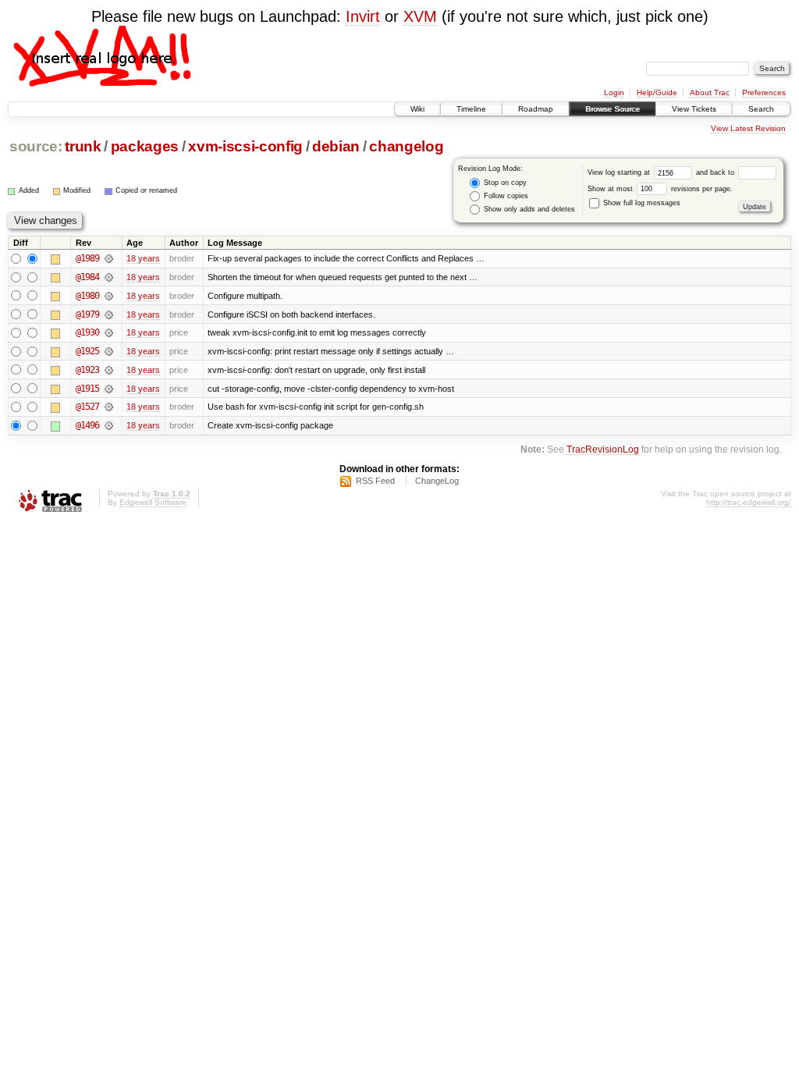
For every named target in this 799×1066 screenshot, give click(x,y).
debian (336, 146)
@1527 (87, 406)
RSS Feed (375, 480)
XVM (420, 16)
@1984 (87, 277)
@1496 (87, 425)
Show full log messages (640, 203)
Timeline (471, 109)
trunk (83, 146)
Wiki (417, 109)
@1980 (87, 295)
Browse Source (612, 109)
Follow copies (504, 196)
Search (761, 109)
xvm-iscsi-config (245, 146)
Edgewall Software (152, 502)
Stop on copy (504, 183)
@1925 (87, 351)
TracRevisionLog (602, 449)
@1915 (87, 388)
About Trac (710, 92)
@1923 (87, 369)
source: (35, 146)
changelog (406, 146)
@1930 (87, 332)
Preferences (764, 92)
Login (614, 92)
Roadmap (535, 109)
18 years (143, 258)
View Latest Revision (748, 128)
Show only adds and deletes (528, 209)
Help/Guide (657, 92)
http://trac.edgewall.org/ (748, 502)
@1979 (87, 314)
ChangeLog (437, 480)
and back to (716, 172)
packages (145, 146)
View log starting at (620, 172)
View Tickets (694, 109)
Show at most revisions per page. (660, 189)
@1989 (87, 258)
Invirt (363, 16)
